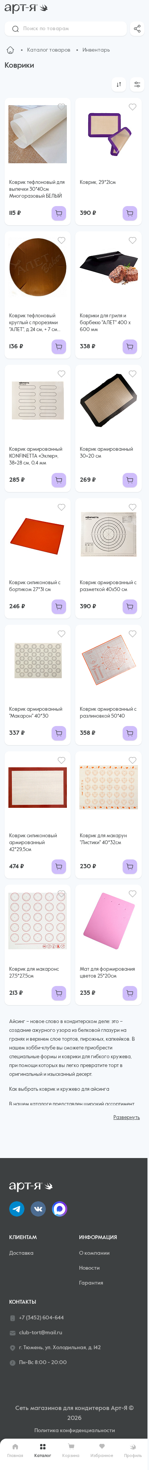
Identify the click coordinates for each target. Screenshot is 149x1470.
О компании (94, 1253)
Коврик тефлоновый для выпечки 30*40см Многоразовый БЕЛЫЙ (37, 189)
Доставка (21, 1253)
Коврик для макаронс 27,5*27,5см (34, 973)
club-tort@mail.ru (40, 1332)
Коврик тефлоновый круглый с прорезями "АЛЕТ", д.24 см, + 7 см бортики (33, 323)
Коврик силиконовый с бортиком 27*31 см (34, 586)
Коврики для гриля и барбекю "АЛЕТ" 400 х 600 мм (105, 322)
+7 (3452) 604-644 (41, 1318)
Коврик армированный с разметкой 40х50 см (108, 586)
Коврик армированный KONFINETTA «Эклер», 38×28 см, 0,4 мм (35, 456)
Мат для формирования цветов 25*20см (107, 973)
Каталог (42, 1456)
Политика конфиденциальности (74, 1430)
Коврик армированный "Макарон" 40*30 (35, 713)
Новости (89, 1268)
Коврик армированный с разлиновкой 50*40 (108, 713)
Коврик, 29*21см (98, 182)
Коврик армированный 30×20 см (106, 453)
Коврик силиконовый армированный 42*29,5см (33, 842)
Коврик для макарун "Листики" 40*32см (103, 839)
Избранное (102, 1456)
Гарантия (91, 1283)
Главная (15, 1456)
